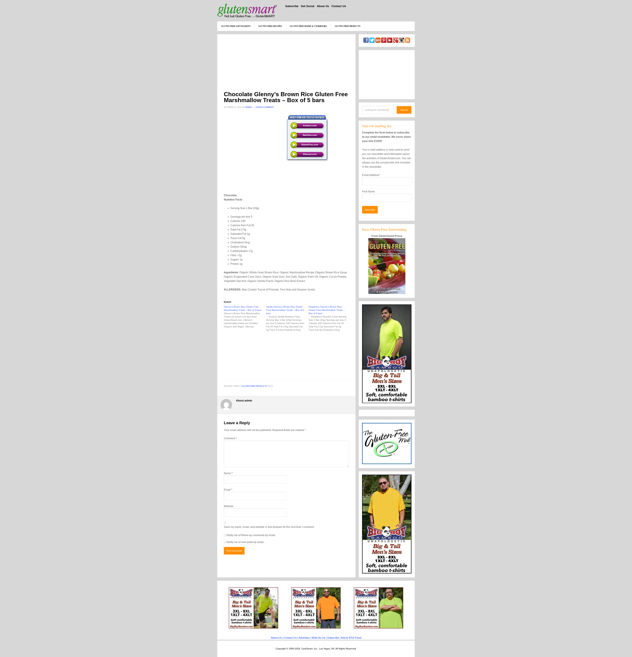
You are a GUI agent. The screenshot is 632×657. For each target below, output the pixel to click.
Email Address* (371, 175)
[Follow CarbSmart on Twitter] (372, 41)
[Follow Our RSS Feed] (407, 41)
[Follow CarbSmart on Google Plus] (395, 41)
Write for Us (318, 637)
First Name (368, 191)
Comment (230, 438)
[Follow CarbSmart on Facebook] (366, 41)
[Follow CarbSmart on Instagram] (401, 41)
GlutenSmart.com (247, 10)
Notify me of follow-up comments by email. (251, 535)
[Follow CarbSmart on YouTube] (389, 41)
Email (228, 489)
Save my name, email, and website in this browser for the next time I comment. (269, 527)
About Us (276, 637)
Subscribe (333, 637)
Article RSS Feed (351, 637)
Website (228, 506)
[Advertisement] (286, 57)
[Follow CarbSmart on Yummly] (378, 41)
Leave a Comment (264, 107)
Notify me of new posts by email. (245, 542)
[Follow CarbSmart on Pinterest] (383, 41)
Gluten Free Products (254, 386)
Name (228, 473)
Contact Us (290, 637)
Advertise (304, 637)
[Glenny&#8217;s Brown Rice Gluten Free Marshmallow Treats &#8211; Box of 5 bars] (245, 316)
